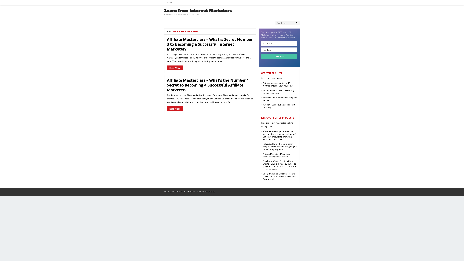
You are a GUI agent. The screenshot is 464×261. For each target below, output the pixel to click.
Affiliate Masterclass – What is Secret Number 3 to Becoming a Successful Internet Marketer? (210, 44)
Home (169, 2)
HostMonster (269, 90)
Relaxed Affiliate (270, 144)
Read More (174, 67)
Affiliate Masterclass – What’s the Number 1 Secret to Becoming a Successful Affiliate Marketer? (208, 85)
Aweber (266, 104)
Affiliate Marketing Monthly (275, 131)
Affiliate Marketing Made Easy (276, 154)
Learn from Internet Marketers (198, 11)
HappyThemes (209, 192)
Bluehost (267, 97)
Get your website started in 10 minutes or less (276, 84)
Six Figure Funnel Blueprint (275, 173)
